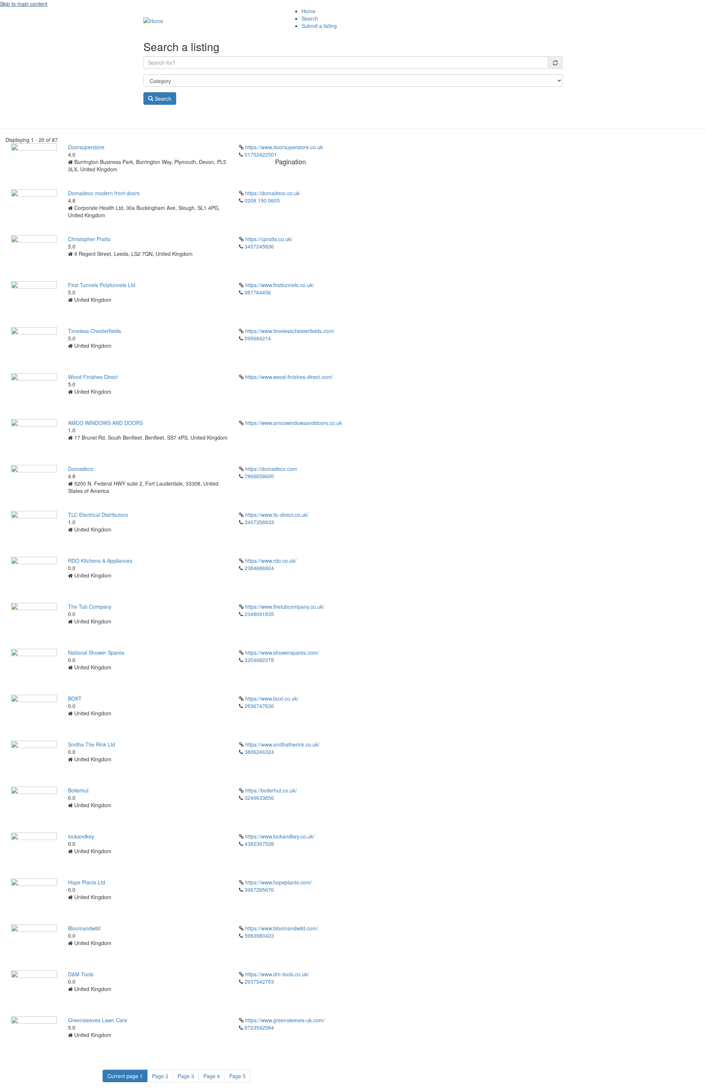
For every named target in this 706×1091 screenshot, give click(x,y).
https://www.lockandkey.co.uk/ (279, 836)
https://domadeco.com (271, 468)
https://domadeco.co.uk (272, 193)
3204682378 (259, 659)
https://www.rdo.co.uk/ (270, 560)
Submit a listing (319, 25)
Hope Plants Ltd (86, 882)
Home (308, 11)
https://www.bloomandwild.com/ (281, 928)
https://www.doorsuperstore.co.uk (284, 147)
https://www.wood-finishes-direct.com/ (289, 376)
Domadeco (80, 468)
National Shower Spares (96, 652)
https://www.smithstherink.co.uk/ (282, 744)
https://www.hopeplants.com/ (278, 882)
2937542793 (259, 981)
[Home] (153, 20)
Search (310, 18)
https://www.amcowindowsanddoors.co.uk (293, 422)
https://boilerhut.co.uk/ (271, 790)
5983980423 (259, 935)
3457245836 (259, 246)
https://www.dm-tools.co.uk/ (277, 974)
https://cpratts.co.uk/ (268, 239)
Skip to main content (23, 3)
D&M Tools (80, 974)
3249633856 (259, 797)
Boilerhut (78, 790)
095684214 (258, 338)
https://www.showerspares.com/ (282, 652)
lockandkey (81, 836)
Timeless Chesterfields (94, 331)
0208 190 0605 (262, 200)
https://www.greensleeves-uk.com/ (285, 1020)
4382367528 (259, 843)
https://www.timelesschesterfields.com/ (290, 331)
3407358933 (259, 522)
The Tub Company (89, 606)
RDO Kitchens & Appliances (100, 560)
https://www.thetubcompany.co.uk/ (284, 606)
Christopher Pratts (89, 239)
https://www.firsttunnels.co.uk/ (279, 285)
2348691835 (259, 614)
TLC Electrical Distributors (98, 514)
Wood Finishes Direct (93, 376)
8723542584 (259, 1027)
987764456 (258, 292)
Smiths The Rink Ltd (91, 744)
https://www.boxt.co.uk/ (272, 698)
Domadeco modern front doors (104, 193)
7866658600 (259, 476)
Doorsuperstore (86, 147)
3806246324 (259, 751)
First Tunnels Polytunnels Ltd (101, 285)
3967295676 (259, 889)
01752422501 (261, 154)
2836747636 (259, 705)
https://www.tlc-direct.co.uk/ (277, 514)
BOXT (75, 698)
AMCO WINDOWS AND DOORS (105, 422)
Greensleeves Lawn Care (97, 1020)
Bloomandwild (84, 928)
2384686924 (259, 568)
